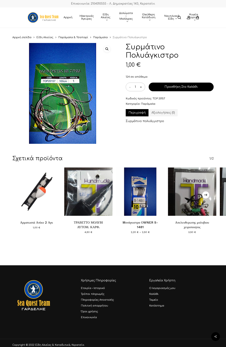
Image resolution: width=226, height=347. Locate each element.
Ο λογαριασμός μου (162, 288)
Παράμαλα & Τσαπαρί (73, 37)
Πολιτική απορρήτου (94, 305)
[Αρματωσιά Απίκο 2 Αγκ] (36, 191)
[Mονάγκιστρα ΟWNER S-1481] (140, 191)
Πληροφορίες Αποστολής (97, 300)
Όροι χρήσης (89, 311)
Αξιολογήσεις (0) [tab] (163, 112)
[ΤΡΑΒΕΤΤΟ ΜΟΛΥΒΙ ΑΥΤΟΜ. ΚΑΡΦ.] (88, 191)
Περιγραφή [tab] (137, 112)
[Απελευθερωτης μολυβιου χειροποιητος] (192, 191)
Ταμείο (153, 300)
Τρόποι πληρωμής (92, 294)
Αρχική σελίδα (21, 37)
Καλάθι (154, 294)
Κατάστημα (156, 305)
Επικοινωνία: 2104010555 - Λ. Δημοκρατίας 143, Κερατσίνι (113, 3)
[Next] (205, 194)
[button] (107, 49)
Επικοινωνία (89, 317)
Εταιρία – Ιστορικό (93, 288)
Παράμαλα (100, 37)
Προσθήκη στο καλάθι (181, 86)
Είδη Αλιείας (44, 37)
